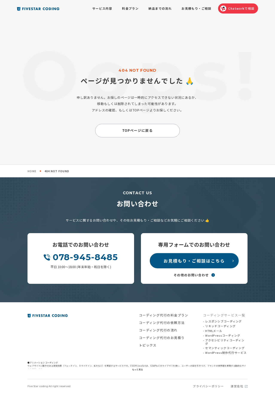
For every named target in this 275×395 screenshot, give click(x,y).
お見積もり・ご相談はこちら (194, 261)
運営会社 (237, 386)
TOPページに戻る (137, 130)
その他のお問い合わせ (191, 275)
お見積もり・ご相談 (196, 8)
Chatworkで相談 (241, 8)
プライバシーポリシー (208, 386)
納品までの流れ (160, 8)
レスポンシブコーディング (223, 321)
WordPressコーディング (222, 335)
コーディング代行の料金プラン (163, 315)
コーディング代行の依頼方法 (162, 322)
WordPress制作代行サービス (226, 352)
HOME (32, 171)
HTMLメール (213, 331)
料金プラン (130, 8)
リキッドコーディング (220, 326)
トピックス (148, 345)
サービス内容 (102, 8)
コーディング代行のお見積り (162, 337)
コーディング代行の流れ (158, 330)
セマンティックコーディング (225, 348)
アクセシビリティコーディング (224, 342)
